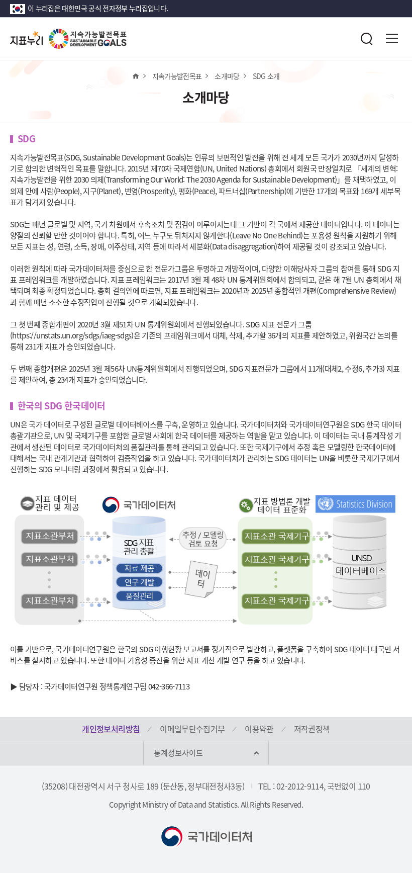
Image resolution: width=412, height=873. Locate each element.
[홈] (135, 75)
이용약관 (259, 729)
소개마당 (227, 76)
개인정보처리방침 (111, 729)
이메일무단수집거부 (192, 729)
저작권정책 (312, 729)
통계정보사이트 (178, 752)
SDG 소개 (266, 76)
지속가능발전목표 (177, 76)
